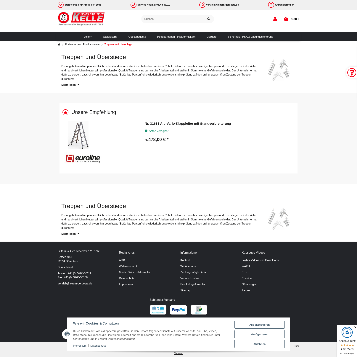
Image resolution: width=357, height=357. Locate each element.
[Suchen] (208, 19)
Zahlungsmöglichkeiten (194, 272)
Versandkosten (189, 278)
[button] (275, 18)
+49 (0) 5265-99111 (79, 273)
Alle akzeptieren (259, 324)
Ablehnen (259, 343)
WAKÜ (246, 266)
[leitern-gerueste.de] (81, 18)
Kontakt (185, 260)
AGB (122, 260)
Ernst (245, 272)
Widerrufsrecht (128, 266)
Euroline (247, 278)
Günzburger (249, 284)
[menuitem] (88, 36)
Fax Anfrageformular (192, 284)
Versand (178, 353)
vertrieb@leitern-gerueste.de (75, 283)
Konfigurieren (259, 334)
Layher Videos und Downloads (260, 260)
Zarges (246, 290)
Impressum (126, 284)
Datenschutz (126, 278)
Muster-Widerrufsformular (134, 272)
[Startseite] (59, 44)
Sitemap (185, 290)
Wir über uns (188, 266)
